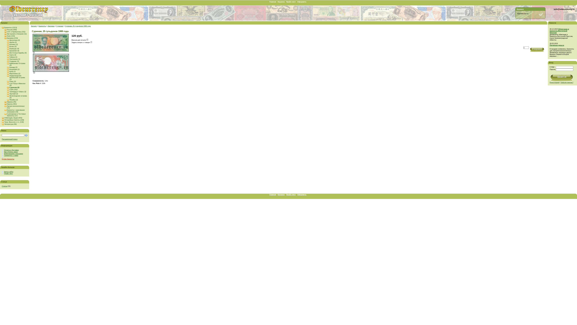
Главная (272, 2)
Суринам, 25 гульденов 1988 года (78, 26)
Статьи (4, 186)
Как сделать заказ (11, 152)
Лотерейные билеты (14, 120)
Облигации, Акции (13, 118)
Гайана (13, 57)
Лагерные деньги (557, 45)
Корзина (281, 2)
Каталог (34, 26)
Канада (13, 67)
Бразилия (14, 51)
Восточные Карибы (18, 53)
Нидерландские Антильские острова (17, 77)
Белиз (13, 46)
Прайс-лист (291, 2)
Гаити (12, 55)
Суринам (14, 87)
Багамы (13, 44)
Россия (12, 30)
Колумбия (14, 69)
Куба (12, 71)
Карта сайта (8, 172)
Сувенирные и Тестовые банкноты (16, 115)
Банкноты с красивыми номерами (16, 111)
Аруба (13, 42)
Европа (12, 104)
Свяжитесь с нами (11, 155)
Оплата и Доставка (11, 150)
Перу (12, 81)
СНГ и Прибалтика (16, 32)
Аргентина (14, 40)
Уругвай (13, 94)
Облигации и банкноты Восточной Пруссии (559, 31)
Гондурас (14, 61)
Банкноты (10, 27)
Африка (11, 102)
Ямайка (13, 100)
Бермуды (14, 49)
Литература (10, 124)
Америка (12, 38)
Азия (11, 36)
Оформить (301, 2)
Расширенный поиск (9, 139)
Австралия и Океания (17, 34)
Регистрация (554, 82)
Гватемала (14, 59)
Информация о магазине (13, 154)
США (13, 89)
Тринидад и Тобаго (17, 92)
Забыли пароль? (567, 82)
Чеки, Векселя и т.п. (14, 122)
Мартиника (14, 73)
